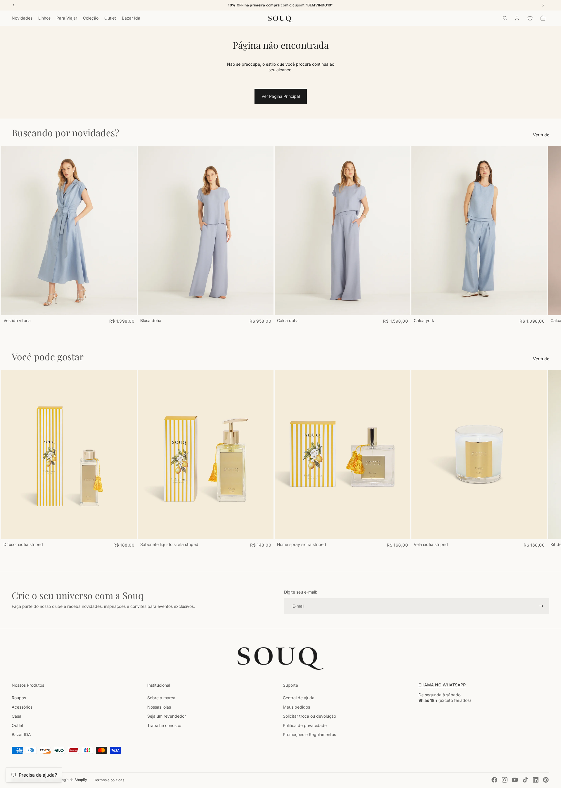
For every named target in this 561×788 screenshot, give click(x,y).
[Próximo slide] (542, 234)
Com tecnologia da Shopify (65, 779)
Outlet (17, 725)
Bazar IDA (21, 734)
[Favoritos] (530, 18)
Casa (16, 716)
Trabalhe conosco (164, 725)
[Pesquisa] (504, 18)
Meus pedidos (296, 706)
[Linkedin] (535, 779)
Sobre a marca (161, 697)
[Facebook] (494, 779)
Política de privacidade (305, 725)
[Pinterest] (545, 779)
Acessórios (22, 706)
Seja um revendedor (166, 716)
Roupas (19, 697)
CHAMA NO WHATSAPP (442, 684)
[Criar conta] (541, 606)
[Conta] (517, 18)
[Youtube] (514, 779)
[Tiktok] (525, 779)
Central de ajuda (298, 697)
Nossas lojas (159, 706)
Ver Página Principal (281, 96)
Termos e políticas (109, 780)
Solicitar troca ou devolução (309, 716)
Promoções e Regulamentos (309, 734)
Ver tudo (541, 134)
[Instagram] (504, 779)
